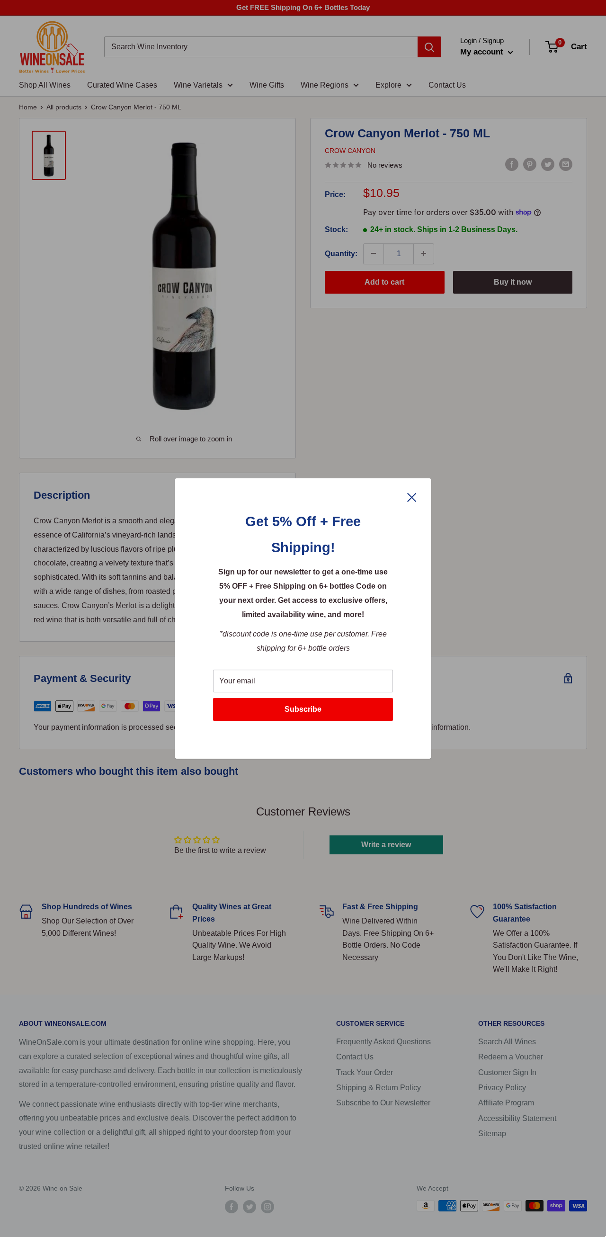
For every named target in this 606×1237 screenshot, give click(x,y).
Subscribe (303, 709)
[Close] (412, 497)
